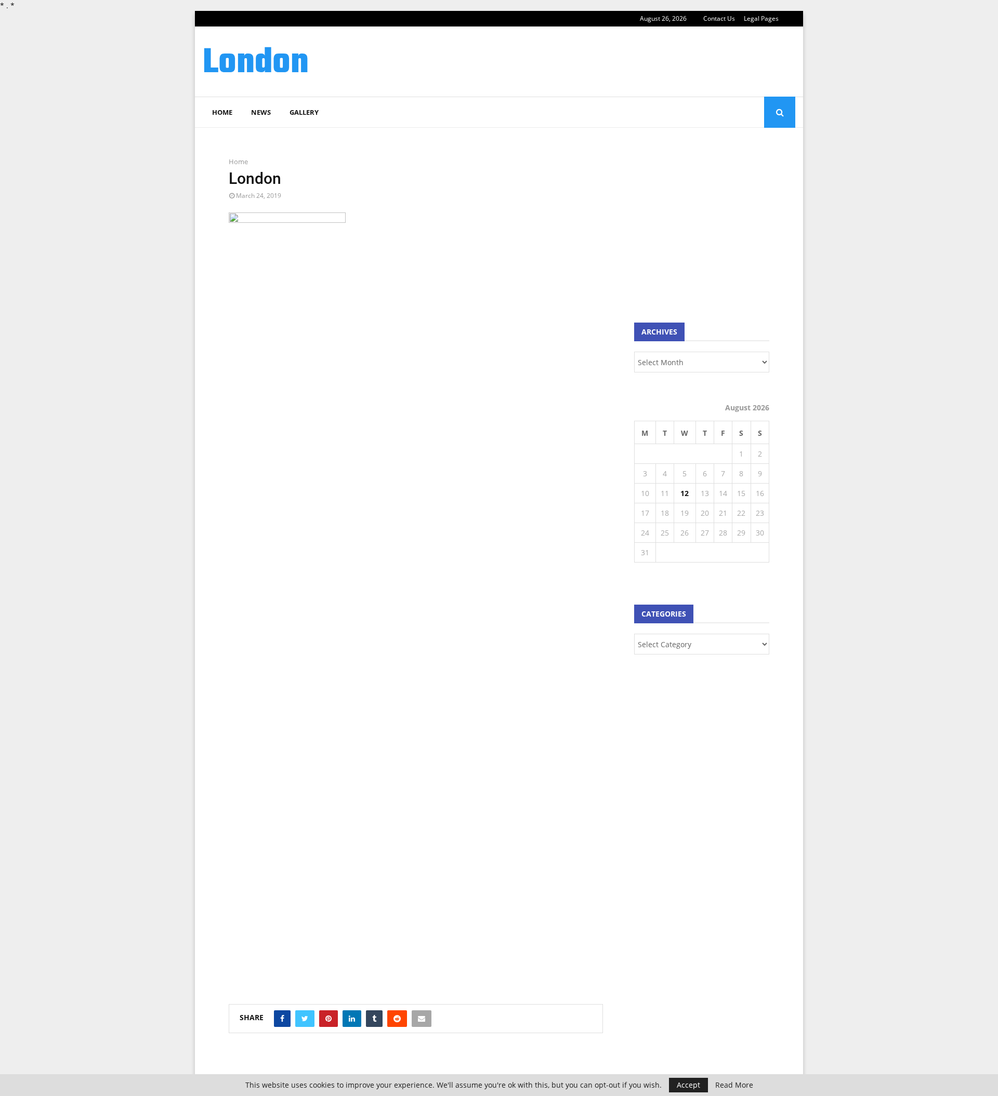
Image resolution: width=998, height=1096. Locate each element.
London (256, 63)
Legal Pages (761, 18)
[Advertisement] (606, 60)
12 (684, 493)
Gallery (304, 112)
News (261, 112)
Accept (688, 1085)
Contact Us (719, 18)
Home (222, 112)
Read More (734, 1085)
